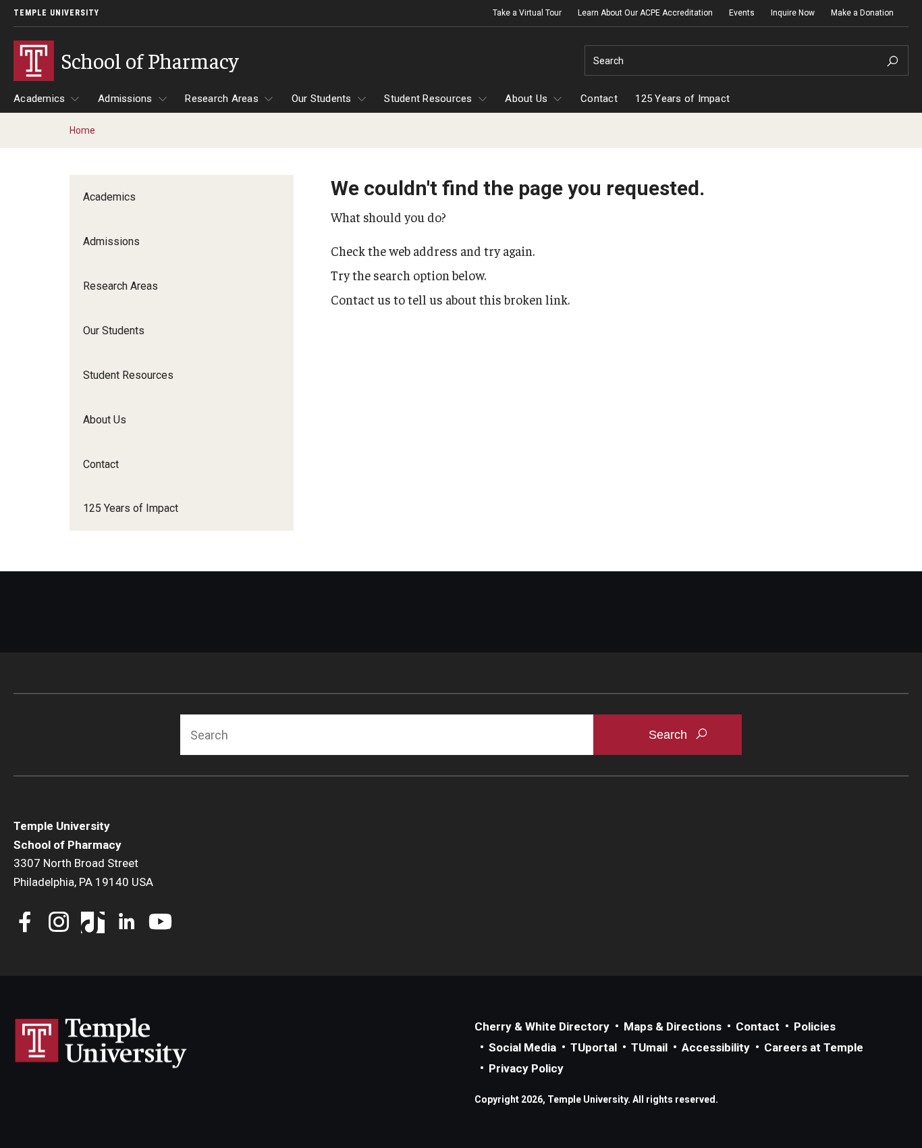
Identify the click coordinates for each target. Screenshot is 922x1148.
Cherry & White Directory (541, 1026)
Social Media (522, 1047)
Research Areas (222, 99)
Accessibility (716, 1047)
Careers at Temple (813, 1047)
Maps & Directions (673, 1026)
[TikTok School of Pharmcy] (93, 923)
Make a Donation (862, 13)
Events (742, 13)
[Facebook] (25, 923)
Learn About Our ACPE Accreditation (645, 13)
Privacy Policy (526, 1068)
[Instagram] (59, 923)
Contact (599, 99)
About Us (526, 99)
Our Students (322, 99)
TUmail (649, 1047)
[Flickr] (194, 923)
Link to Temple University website (101, 1043)
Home (82, 130)
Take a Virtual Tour (527, 13)
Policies (815, 1026)
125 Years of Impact (682, 99)
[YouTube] (160, 923)
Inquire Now (793, 13)
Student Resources (428, 99)
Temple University (56, 13)
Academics (39, 99)
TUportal (593, 1047)
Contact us (361, 299)
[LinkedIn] (126, 923)
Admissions (125, 99)
